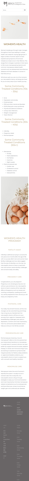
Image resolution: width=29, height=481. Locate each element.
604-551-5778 (4, 450)
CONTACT (19, 414)
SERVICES (20, 412)
